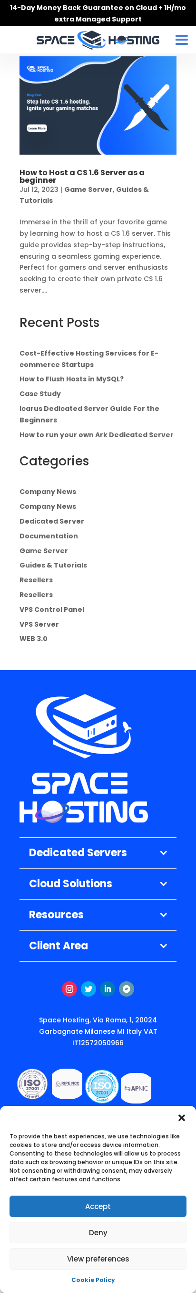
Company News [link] (48, 491)
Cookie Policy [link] (93, 1280)
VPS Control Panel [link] (52, 609)
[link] (98, 105)
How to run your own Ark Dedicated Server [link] (97, 435)
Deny (98, 1233)
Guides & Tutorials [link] (53, 565)
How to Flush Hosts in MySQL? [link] (72, 379)
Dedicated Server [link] (52, 521)
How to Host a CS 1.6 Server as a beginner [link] (82, 176)
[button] (181, 1118)
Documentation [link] (49, 536)
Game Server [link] (88, 189)
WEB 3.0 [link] (34, 638)
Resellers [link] (36, 580)
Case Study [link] (40, 394)
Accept (98, 1206)
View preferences (98, 1259)
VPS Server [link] (39, 624)
